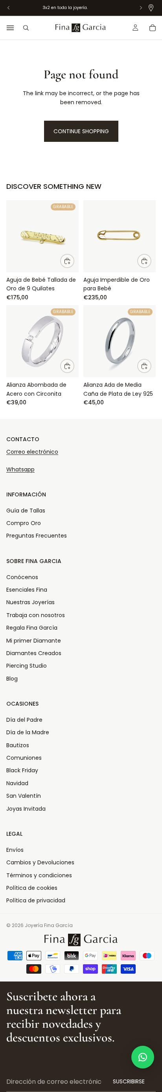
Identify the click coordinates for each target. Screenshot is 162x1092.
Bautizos (17, 745)
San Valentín (23, 796)
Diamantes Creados (33, 653)
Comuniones (24, 758)
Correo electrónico (32, 452)
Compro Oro (23, 523)
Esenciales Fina (26, 590)
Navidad (17, 783)
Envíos (15, 850)
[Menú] (10, 28)
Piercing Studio (26, 666)
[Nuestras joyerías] (151, 7)
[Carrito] (152, 27)
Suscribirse (129, 1081)
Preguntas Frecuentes (36, 536)
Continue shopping (81, 131)
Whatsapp (20, 469)
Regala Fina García (31, 628)
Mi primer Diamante (33, 641)
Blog (12, 679)
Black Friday (22, 770)
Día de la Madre (27, 732)
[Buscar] (26, 27)
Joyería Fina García (49, 925)
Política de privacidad (35, 900)
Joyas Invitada (26, 809)
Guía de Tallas (25, 510)
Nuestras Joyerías (30, 602)
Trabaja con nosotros (35, 615)
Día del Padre (24, 720)
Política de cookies (31, 888)
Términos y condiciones (39, 875)
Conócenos (22, 577)
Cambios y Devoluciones (40, 862)
